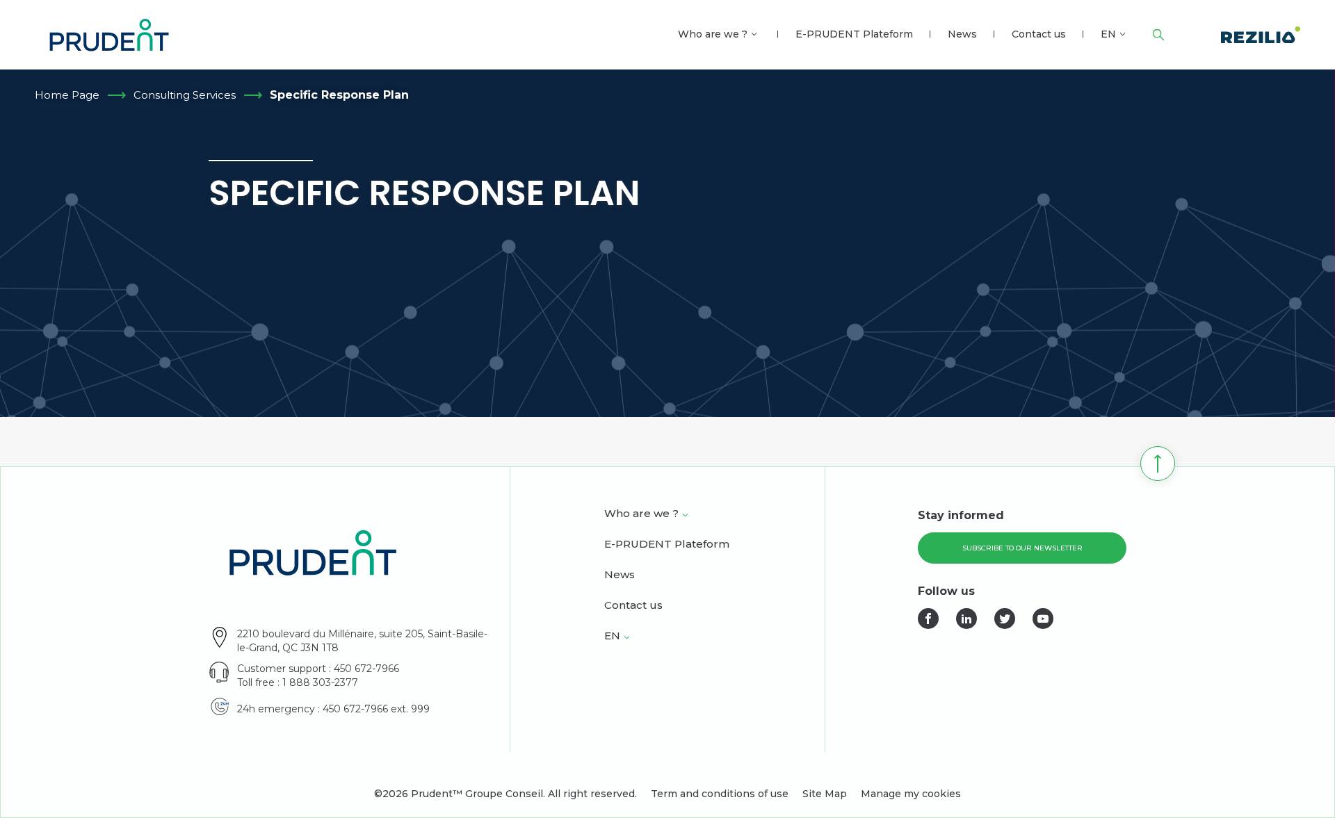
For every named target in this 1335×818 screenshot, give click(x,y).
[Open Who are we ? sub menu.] (754, 34)
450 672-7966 (366, 668)
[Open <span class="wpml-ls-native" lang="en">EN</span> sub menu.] (1122, 34)
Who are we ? (712, 34)
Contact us (1039, 34)
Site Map (824, 793)
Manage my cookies (911, 793)
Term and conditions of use (719, 793)
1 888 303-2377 (320, 682)
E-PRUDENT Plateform (854, 34)
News (962, 34)
